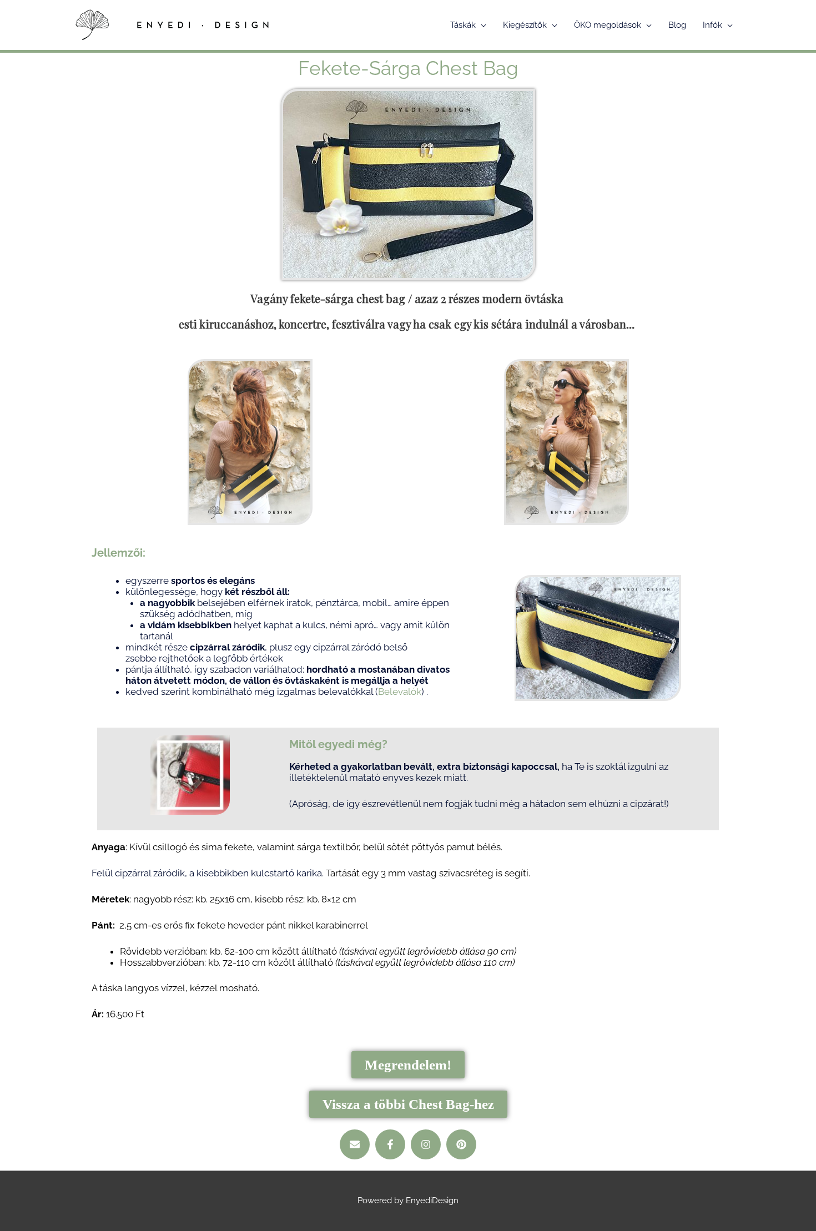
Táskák (463, 25)
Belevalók (399, 691)
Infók (712, 25)
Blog (677, 25)
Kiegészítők (525, 25)
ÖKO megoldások (607, 25)
